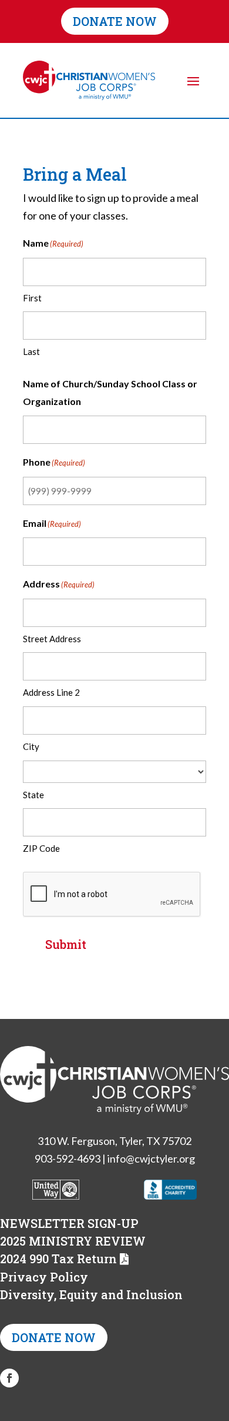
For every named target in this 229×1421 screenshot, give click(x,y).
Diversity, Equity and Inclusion (91, 1294)
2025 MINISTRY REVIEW (73, 1241)
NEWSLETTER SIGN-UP (69, 1223)
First (32, 298)
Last (31, 351)
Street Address (52, 638)
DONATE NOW (115, 21)
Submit (65, 944)
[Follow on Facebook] (9, 1378)
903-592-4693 (67, 1158)
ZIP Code (41, 848)
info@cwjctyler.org (151, 1158)
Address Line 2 (51, 692)
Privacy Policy (44, 1276)
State (33, 794)
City (31, 746)
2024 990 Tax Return (58, 1258)
